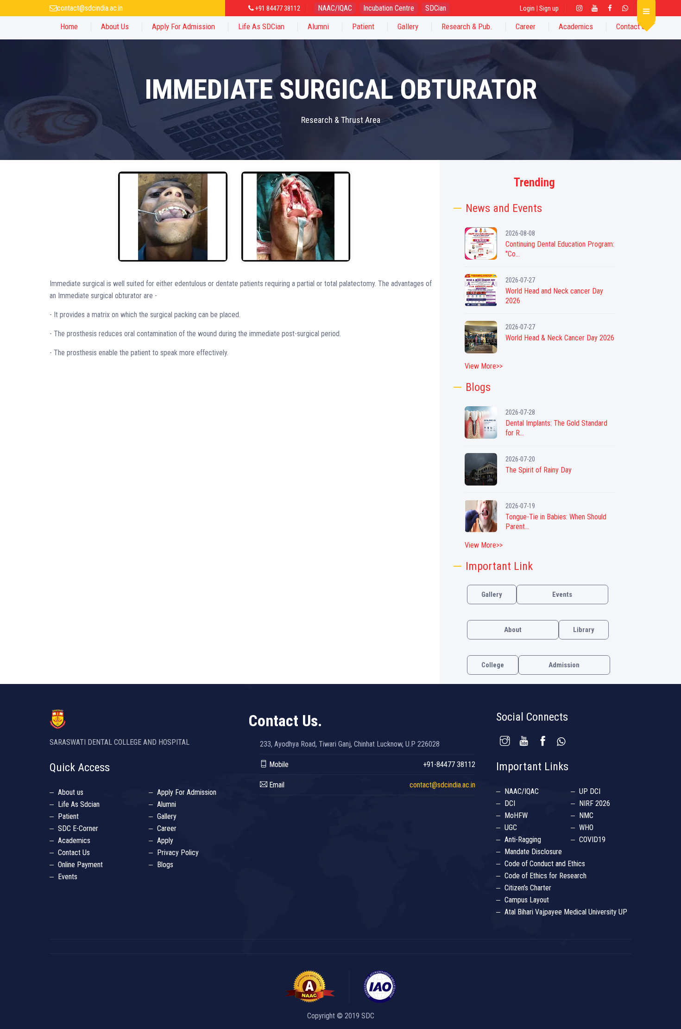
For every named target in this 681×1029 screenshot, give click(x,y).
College (492, 665)
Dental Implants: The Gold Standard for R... (556, 428)
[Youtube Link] (595, 8)
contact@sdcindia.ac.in (90, 8)
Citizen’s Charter (527, 887)
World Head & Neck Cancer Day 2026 (559, 337)
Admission (564, 665)
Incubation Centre (388, 8)
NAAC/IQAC (335, 8)
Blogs (165, 864)
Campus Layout (526, 899)
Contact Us (632, 26)
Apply (165, 840)
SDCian (435, 8)
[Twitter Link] (625, 8)
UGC (510, 827)
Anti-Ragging (522, 839)
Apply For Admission (183, 26)
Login (527, 8)
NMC (586, 815)
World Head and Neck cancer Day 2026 (554, 296)
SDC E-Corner (78, 828)
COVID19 (592, 839)
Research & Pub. (466, 26)
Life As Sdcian (79, 804)
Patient (363, 26)
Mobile (278, 764)
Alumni (318, 26)
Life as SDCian (261, 26)
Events (562, 594)
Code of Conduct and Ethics (544, 863)
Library (583, 630)
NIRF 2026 (594, 803)
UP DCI (589, 791)
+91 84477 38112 (277, 8)
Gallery (407, 26)
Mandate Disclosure (533, 851)
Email (275, 784)
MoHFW (516, 815)
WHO (586, 827)
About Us (115, 26)
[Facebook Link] (610, 8)
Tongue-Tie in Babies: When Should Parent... (555, 521)
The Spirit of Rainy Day (538, 470)
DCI (509, 803)
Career (526, 26)
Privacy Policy (178, 852)
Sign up (549, 8)
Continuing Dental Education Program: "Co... (559, 249)
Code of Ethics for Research (545, 875)
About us (70, 792)
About (513, 630)
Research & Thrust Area (340, 120)
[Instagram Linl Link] (580, 8)
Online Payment (80, 864)
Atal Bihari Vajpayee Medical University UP (565, 912)
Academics (576, 26)
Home (69, 26)
